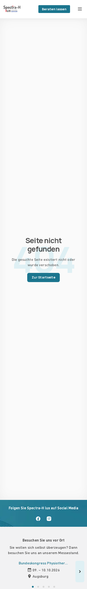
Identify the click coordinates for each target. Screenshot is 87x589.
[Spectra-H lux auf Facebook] (38, 518)
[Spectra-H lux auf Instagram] (49, 518)
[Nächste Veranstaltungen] (79, 571)
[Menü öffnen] (79, 8)
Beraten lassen (54, 9)
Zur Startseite (43, 277)
